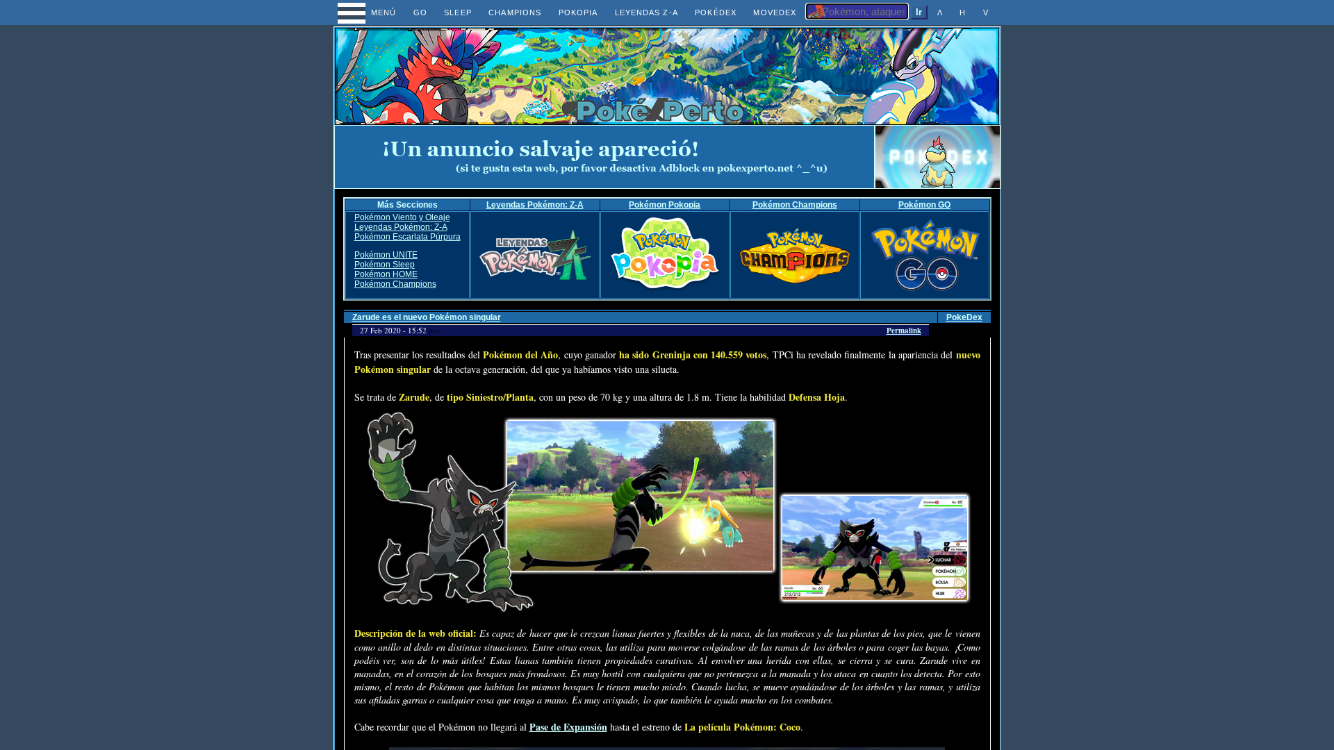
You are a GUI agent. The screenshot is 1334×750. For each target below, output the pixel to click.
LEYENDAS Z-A (646, 12)
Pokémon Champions (794, 205)
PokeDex (964, 317)
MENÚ (370, 12)
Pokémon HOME (386, 274)
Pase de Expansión (568, 726)
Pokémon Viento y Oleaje (402, 217)
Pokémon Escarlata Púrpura (407, 237)
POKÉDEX (715, 12)
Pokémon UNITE (386, 255)
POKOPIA (578, 12)
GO (420, 12)
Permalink (904, 330)
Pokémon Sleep (384, 264)
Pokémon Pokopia (664, 205)
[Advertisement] (604, 157)
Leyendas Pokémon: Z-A (535, 205)
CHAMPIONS (514, 12)
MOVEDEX (774, 12)
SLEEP (457, 12)
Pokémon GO (924, 205)
